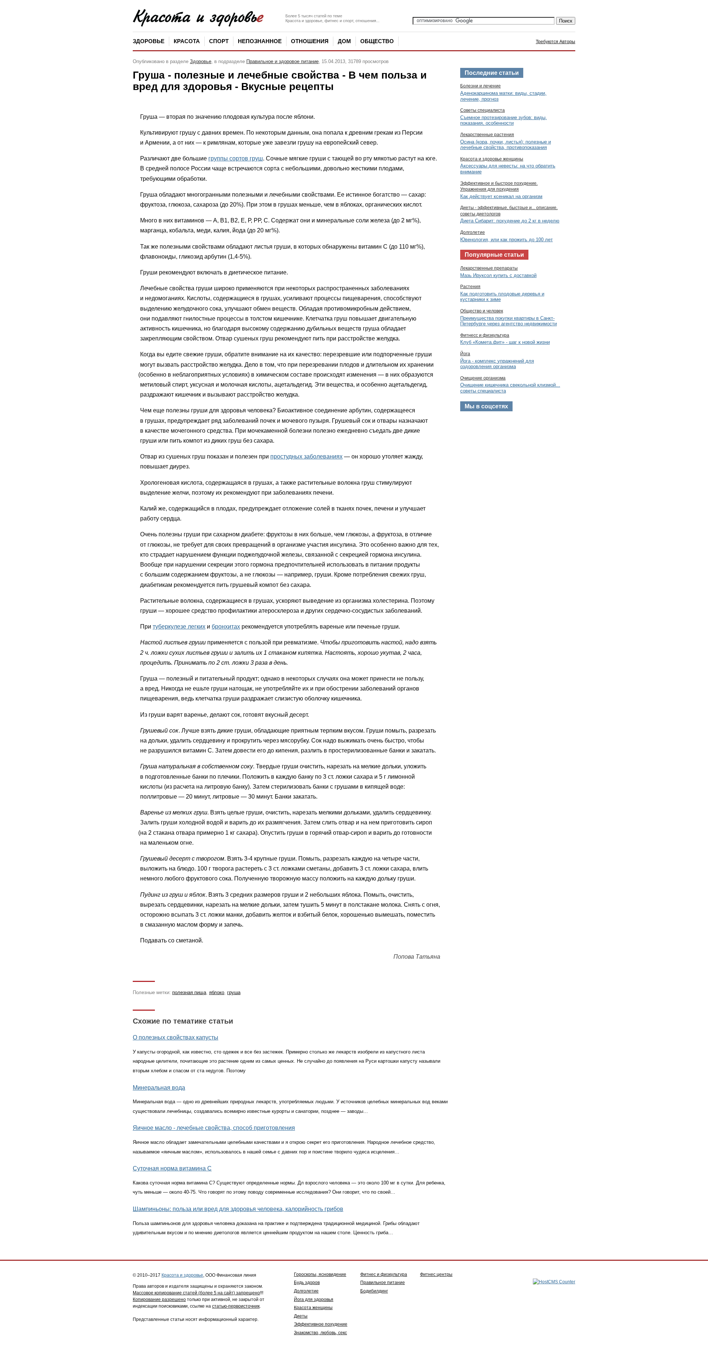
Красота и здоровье (182, 1275)
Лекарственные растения (487, 134)
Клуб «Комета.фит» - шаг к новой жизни (505, 342)
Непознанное (260, 41)
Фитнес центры (436, 1274)
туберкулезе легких (179, 626)
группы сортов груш (235, 158)
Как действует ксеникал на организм (501, 196)
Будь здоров (307, 1282)
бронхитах (226, 626)
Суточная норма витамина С (172, 1168)
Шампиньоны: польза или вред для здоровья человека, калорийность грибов (238, 1209)
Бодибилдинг (374, 1291)
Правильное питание (382, 1282)
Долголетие (472, 232)
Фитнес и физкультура (383, 1274)
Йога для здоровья (313, 1299)
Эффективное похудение (320, 1324)
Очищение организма (483, 378)
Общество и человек (481, 311)
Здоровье (148, 41)
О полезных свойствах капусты (175, 1037)
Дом (344, 41)
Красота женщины (313, 1307)
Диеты (301, 1316)
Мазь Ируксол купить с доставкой (498, 275)
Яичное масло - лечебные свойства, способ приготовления (214, 1128)
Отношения (310, 41)
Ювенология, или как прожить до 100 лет (506, 239)
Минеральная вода (159, 1087)
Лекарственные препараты (489, 268)
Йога (465, 353)
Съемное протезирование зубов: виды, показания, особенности (503, 120)
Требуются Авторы (555, 41)
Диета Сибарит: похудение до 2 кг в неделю (509, 221)
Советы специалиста (482, 110)
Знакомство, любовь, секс (320, 1332)
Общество (377, 41)
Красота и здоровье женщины (491, 159)
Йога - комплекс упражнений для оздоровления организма (497, 364)
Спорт (219, 41)
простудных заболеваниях (306, 456)
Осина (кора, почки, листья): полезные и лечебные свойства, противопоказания (505, 144)
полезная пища (189, 992)
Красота (187, 41)
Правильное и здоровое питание (282, 61)
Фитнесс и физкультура (484, 335)
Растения (470, 286)
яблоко (216, 992)
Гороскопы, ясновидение (320, 1274)
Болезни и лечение (480, 86)
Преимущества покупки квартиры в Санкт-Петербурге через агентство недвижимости (508, 321)
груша (233, 992)
